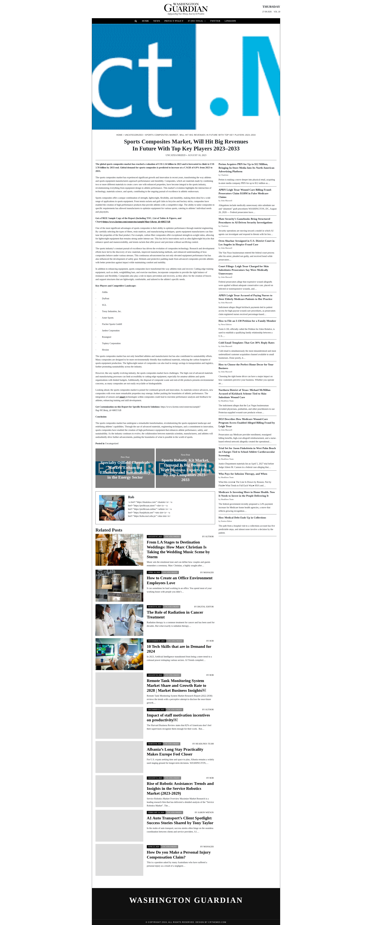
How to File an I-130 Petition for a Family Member (247, 320)
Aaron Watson (206, 812)
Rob (212, 641)
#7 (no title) (195, 21)
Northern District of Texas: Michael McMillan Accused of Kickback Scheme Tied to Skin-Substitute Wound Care (244, 394)
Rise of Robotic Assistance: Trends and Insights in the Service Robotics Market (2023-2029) (180, 788)
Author (209, 536)
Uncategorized (176, 155)
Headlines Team (205, 744)
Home (145, 21)
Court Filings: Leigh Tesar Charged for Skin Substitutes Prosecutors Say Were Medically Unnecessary (244, 270)
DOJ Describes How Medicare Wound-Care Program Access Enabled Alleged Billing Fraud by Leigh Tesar (247, 423)
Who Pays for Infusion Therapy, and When (243, 473)
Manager (208, 572)
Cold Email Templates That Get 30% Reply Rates (246, 342)
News (156, 21)
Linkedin (230, 21)
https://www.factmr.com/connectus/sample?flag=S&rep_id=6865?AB (136, 221)
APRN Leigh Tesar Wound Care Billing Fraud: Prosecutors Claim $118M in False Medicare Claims (245, 193)
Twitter (215, 21)
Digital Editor (205, 607)
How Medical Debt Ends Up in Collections (242, 517)
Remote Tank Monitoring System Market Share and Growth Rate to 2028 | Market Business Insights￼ (176, 685)
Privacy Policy (174, 21)
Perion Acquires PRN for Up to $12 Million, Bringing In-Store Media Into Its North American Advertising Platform (246, 168)
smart (122, 397)
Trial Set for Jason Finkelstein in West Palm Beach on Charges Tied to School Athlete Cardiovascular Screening (247, 452)
